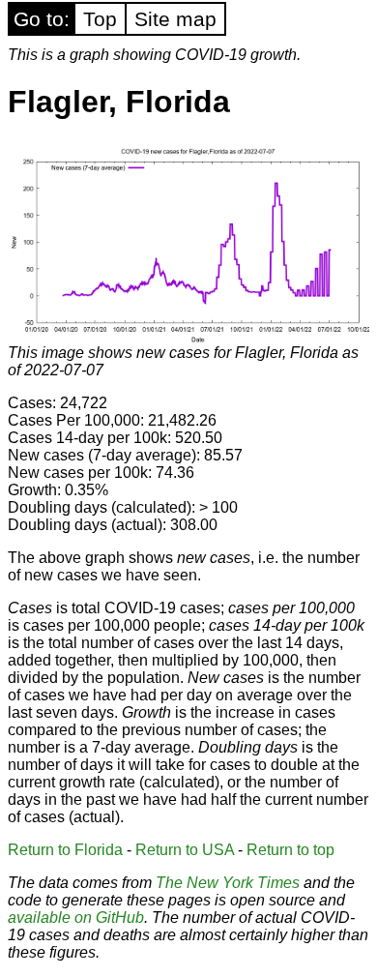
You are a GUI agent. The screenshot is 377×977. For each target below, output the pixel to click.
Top (100, 19)
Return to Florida (65, 850)
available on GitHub (76, 917)
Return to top (290, 850)
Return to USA (184, 850)
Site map (175, 19)
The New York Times (228, 882)
